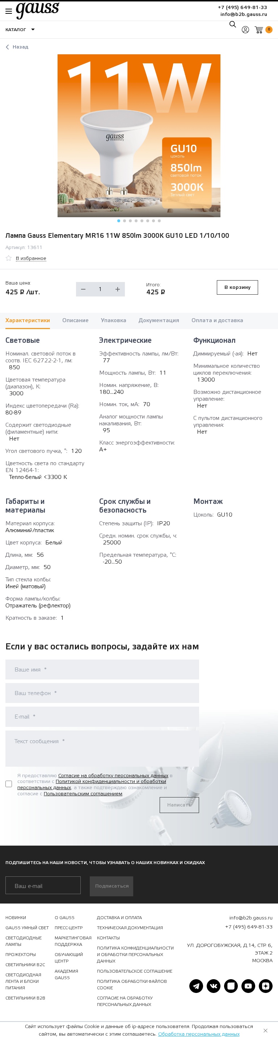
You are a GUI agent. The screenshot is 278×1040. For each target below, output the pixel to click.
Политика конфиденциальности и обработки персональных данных (135, 955)
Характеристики (27, 320)
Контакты (108, 937)
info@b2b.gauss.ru (243, 14)
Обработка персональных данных (199, 1034)
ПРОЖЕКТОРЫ (20, 954)
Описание (75, 320)
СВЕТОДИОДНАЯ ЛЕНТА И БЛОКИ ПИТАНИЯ (23, 981)
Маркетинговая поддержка (73, 941)
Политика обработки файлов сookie (132, 984)
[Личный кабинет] (245, 29)
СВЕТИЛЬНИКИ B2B (25, 998)
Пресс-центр (69, 927)
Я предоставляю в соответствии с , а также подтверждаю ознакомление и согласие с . (95, 785)
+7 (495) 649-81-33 (242, 7)
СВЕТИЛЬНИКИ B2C (25, 964)
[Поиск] (232, 24)
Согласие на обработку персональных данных (113, 776)
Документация (159, 320)
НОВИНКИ (15, 917)
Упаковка (113, 320)
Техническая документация (130, 927)
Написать (179, 805)
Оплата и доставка (217, 320)
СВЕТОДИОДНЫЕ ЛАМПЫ (23, 941)
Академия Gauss (66, 974)
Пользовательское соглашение (134, 971)
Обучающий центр (69, 958)
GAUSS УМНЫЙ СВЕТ (27, 927)
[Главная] (34, 11)
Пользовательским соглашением (83, 794)
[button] (118, 220)
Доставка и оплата (119, 917)
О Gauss (65, 917)
